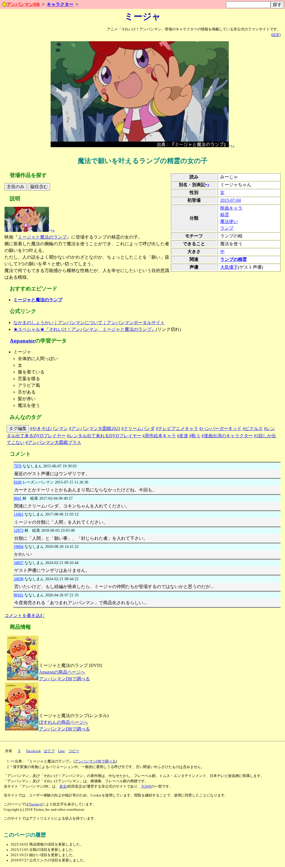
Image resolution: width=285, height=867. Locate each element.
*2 (207, 185)
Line (61, 751)
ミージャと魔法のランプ (42, 237)
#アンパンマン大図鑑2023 (94, 428)
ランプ (227, 228)
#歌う (194, 435)
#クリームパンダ (138, 428)
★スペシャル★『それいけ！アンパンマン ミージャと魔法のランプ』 (84, 329)
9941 (17, 498)
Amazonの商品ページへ (62, 672)
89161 (18, 595)
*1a (231, 146)
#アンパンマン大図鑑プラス (53, 442)
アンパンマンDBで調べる (64, 678)
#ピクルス (253, 428)
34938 (18, 579)
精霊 (224, 214)
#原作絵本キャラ (159, 435)
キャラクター (60, 4)
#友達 (182, 435)
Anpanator (22, 341)
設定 (275, 35)
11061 (18, 514)
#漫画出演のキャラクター (227, 435)
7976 (17, 466)
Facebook (33, 751)
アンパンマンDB (23, 4)
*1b (52, 231)
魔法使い (229, 221)
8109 (17, 482)
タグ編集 (18, 428)
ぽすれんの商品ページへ (63, 722)
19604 (18, 546)
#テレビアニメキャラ (177, 428)
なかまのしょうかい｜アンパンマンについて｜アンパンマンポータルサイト (89, 322)
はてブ (49, 751)
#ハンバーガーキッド (220, 428)
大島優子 (229, 267)
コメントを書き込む (24, 615)
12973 (18, 530)
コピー (73, 751)
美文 (63, 786)
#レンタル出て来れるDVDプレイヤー (104, 435)
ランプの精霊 (233, 259)
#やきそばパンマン (49, 428)
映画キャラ (231, 208)
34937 (18, 562)
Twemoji (35, 804)
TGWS (146, 786)
